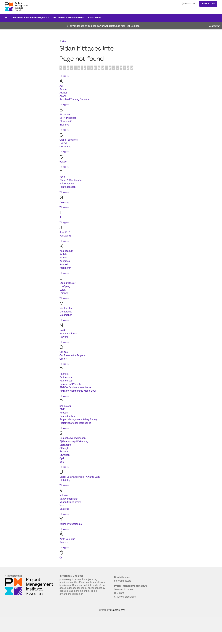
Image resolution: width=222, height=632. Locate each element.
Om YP (63, 358)
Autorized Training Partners (74, 99)
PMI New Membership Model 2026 (78, 390)
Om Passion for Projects (72, 355)
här (80, 593)
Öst (61, 557)
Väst (62, 505)
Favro (63, 176)
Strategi (64, 448)
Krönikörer (65, 267)
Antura (63, 89)
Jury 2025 (65, 232)
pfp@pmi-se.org (122, 580)
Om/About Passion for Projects (29, 18)
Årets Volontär (67, 539)
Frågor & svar (67, 183)
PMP (62, 409)
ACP (62, 85)
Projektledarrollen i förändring (75, 423)
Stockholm (65, 444)
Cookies (135, 25)
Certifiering (65, 146)
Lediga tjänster (67, 283)
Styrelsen (65, 455)
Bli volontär (66, 121)
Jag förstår (214, 25)
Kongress (65, 261)
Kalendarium (66, 250)
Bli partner (65, 114)
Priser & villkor (67, 416)
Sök (62, 461)
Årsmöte (64, 542)
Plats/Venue (94, 18)
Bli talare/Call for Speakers (68, 18)
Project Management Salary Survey (78, 419)
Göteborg (64, 202)
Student (64, 451)
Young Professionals (71, 524)
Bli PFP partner (68, 117)
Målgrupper (66, 315)
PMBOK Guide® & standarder (76, 387)
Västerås (64, 508)
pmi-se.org (65, 406)
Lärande (64, 293)
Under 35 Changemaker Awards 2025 (80, 476)
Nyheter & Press (68, 333)
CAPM (63, 143)
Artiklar (63, 92)
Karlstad (64, 254)
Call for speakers (69, 139)
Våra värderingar (68, 498)
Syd (62, 458)
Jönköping (65, 235)
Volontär (64, 495)
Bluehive (64, 124)
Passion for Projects (70, 384)
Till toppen (64, 75)
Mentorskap (66, 311)
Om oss (64, 352)
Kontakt (64, 264)
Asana (63, 96)
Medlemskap (66, 308)
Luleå (63, 289)
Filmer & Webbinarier (71, 180)
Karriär (63, 257)
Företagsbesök (68, 186)
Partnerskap (66, 380)
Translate (189, 4)
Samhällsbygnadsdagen (73, 438)
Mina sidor (208, 3)
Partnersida (66, 377)
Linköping (65, 286)
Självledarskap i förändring (74, 441)
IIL (61, 217)
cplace (63, 161)
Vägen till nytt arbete (70, 502)
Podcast (64, 412)
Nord (62, 330)
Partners (64, 373)
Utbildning (65, 480)
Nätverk (64, 336)
